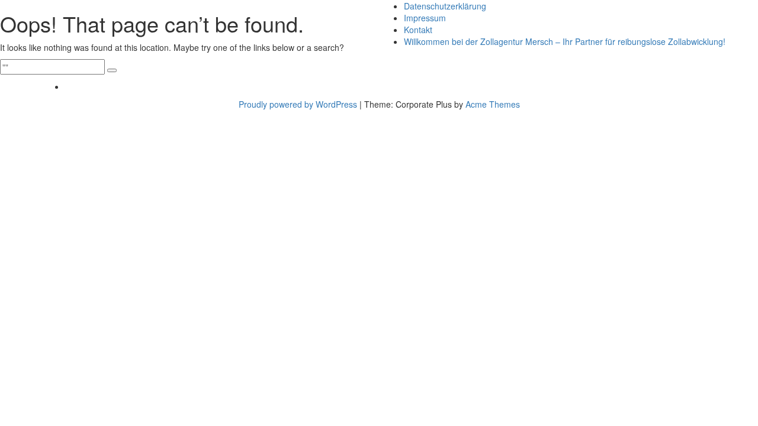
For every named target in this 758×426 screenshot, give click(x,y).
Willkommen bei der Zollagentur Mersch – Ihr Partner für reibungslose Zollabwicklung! (564, 41)
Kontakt (418, 30)
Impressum (425, 18)
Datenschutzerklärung (445, 6)
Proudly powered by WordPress (298, 104)
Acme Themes (492, 104)
